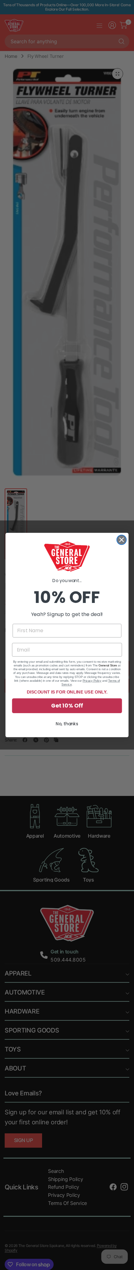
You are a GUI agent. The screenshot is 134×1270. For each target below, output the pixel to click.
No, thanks (67, 724)
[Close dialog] (122, 540)
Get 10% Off (67, 706)
